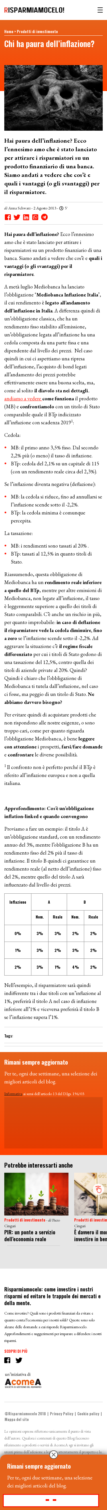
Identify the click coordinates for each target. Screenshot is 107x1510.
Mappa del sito (17, 1419)
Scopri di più (15, 1351)
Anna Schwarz (19, 208)
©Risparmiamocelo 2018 (25, 1413)
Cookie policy (88, 1413)
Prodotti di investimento (37, 31)
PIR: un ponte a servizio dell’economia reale (29, 1235)
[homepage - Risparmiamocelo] (34, 10)
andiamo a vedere (23, 398)
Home (8, 31)
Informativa (13, 1093)
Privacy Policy (61, 1413)
